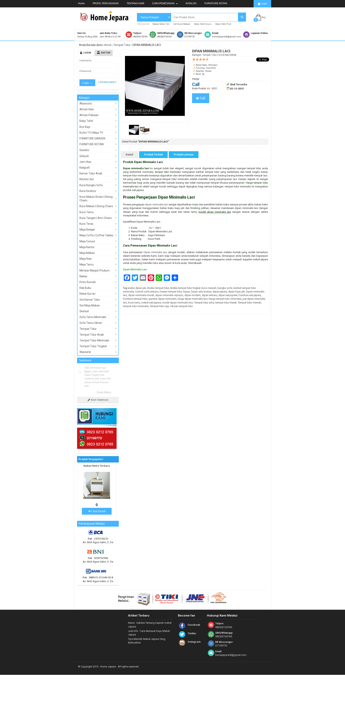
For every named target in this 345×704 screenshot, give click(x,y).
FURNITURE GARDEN (92, 138)
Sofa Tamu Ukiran (90, 322)
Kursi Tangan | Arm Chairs (95, 218)
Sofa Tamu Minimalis (92, 317)
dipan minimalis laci (156, 204)
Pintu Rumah (87, 282)
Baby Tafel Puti (223, 24)
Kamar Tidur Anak (90, 173)
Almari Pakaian (89, 115)
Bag (264, 17)
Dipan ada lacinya (201, 291)
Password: (85, 71)
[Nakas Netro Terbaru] (96, 497)
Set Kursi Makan (181, 24)
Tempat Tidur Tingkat (93, 346)
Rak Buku (85, 287)
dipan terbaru (209, 295)
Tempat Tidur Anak (91, 334)
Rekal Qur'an (87, 293)
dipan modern (192, 295)
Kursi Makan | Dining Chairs (96, 206)
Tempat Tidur (122, 45)
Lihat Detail (98, 511)
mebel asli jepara (151, 302)
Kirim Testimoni (99, 399)
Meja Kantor (87, 247)
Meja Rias (85, 258)
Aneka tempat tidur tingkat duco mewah (193, 287)
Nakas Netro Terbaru (96, 465)
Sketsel (84, 311)
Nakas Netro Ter (161, 24)
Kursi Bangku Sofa (91, 185)
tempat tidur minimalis (136, 306)
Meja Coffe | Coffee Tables (96, 235)
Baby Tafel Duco (202, 24)
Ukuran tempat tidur (181, 306)
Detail (129, 154)
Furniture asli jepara (250, 295)
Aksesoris (85, 103)
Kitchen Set (86, 179)
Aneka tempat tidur (158, 287)
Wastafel (85, 352)
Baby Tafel (86, 120)
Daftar (105, 52)
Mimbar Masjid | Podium (94, 270)
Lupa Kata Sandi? (107, 82)
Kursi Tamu (86, 212)
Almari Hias (86, 109)
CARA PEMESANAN (163, 3)
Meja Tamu (86, 264)
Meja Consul (87, 241)
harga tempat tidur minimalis (225, 298)
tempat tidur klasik (226, 302)
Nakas (83, 276)
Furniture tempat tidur (135, 298)
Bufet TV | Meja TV (91, 132)
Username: (85, 60)
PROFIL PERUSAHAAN (106, 3)
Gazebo (84, 150)
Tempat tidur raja (159, 306)
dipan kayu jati (236, 291)
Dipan (186, 291)
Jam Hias (85, 161)
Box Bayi (84, 126)
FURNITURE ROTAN (215, 3)
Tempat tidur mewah (249, 302)
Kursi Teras (86, 223)
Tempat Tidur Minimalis (94, 340)
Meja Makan (87, 253)
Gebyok (84, 156)
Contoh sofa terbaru (146, 291)
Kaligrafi (84, 167)
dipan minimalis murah (141, 295)
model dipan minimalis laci (177, 302)
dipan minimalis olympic (169, 295)
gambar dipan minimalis (162, 298)
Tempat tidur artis (204, 302)
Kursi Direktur (87, 191)
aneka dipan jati (137, 287)
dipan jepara (220, 291)
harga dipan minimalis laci (192, 298)
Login (263, 3)
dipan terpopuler (227, 295)
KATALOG (191, 3)
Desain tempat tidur (171, 291)
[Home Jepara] (106, 21)
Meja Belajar (87, 229)
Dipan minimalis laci (155, 252)
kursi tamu (134, 302)
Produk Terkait (153, 154)
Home (81, 3)
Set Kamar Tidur (89, 299)
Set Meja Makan (89, 305)
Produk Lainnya (183, 154)
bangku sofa (224, 287)
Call (202, 98)
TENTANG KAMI (135, 3)
